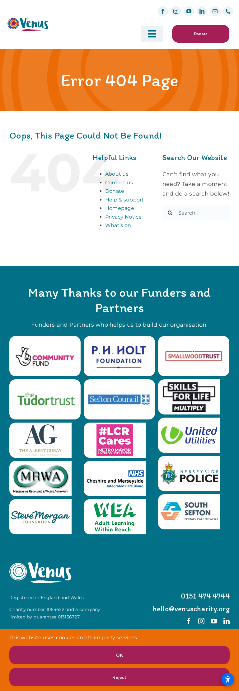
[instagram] (176, 11)
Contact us (119, 183)
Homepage (119, 208)
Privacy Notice (123, 217)
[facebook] (163, 11)
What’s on (118, 225)
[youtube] (189, 11)
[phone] (228, 11)
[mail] (215, 11)
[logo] (28, 20)
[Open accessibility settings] (228, 679)
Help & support (124, 200)
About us (117, 174)
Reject (119, 677)
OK (119, 655)
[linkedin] (202, 11)
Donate (114, 191)
